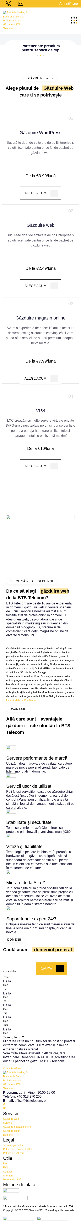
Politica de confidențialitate (18, 1149)
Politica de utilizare (14, 1153)
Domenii (8, 1134)
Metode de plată (12, 1179)
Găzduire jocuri (11, 1130)
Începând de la (21, 700)
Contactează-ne (12, 1068)
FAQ (5, 1167)
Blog (5, 1163)
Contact (7, 1171)
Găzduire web (11, 1118)
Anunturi (8, 1175)
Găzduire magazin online (17, 1126)
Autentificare (68, 3)
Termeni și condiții (13, 1145)
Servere (7, 1122)
